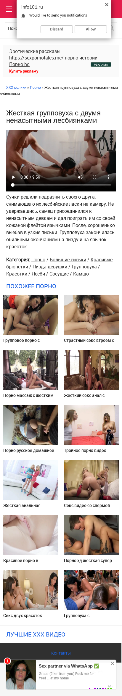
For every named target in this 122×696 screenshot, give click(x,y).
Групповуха (84, 266)
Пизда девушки (50, 266)
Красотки (16, 273)
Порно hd (19, 64)
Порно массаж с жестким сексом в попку (28, 397)
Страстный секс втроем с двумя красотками (89, 342)
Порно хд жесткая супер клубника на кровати (88, 563)
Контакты (61, 653)
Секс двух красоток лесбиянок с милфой (23, 618)
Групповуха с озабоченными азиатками (90, 618)
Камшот (82, 273)
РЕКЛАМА (101, 64)
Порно (38, 259)
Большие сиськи (68, 259)
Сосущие (59, 273)
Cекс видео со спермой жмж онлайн (87, 507)
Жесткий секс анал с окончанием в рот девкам (90, 397)
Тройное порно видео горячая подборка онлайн (89, 452)
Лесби (38, 273)
